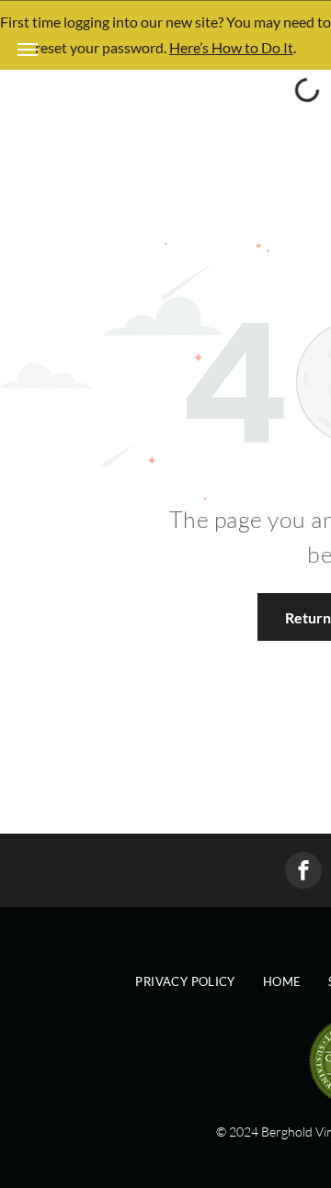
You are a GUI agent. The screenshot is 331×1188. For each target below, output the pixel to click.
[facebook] (303, 872)
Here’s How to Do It (231, 47)
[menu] (27, 49)
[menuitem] (184, 982)
